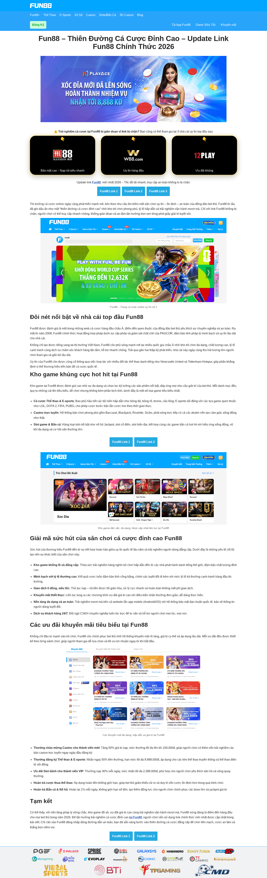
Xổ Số (78, 15)
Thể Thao (49, 15)
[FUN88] (41, 5)
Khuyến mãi (228, 24)
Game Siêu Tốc (206, 24)
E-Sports (65, 15)
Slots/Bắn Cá (107, 15)
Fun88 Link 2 (133, 191)
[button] (39, 15)
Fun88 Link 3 (158, 191)
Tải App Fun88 (181, 24)
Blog (140, 15)
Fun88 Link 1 (109, 191)
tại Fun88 (135, 817)
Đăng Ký (38, 24)
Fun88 (34, 15)
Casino (90, 15)
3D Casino (127, 15)
